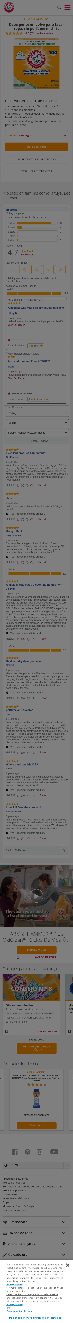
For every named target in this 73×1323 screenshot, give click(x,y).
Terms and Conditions (19, 1311)
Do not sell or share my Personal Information (35, 1317)
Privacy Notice (14, 1284)
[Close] (67, 1265)
